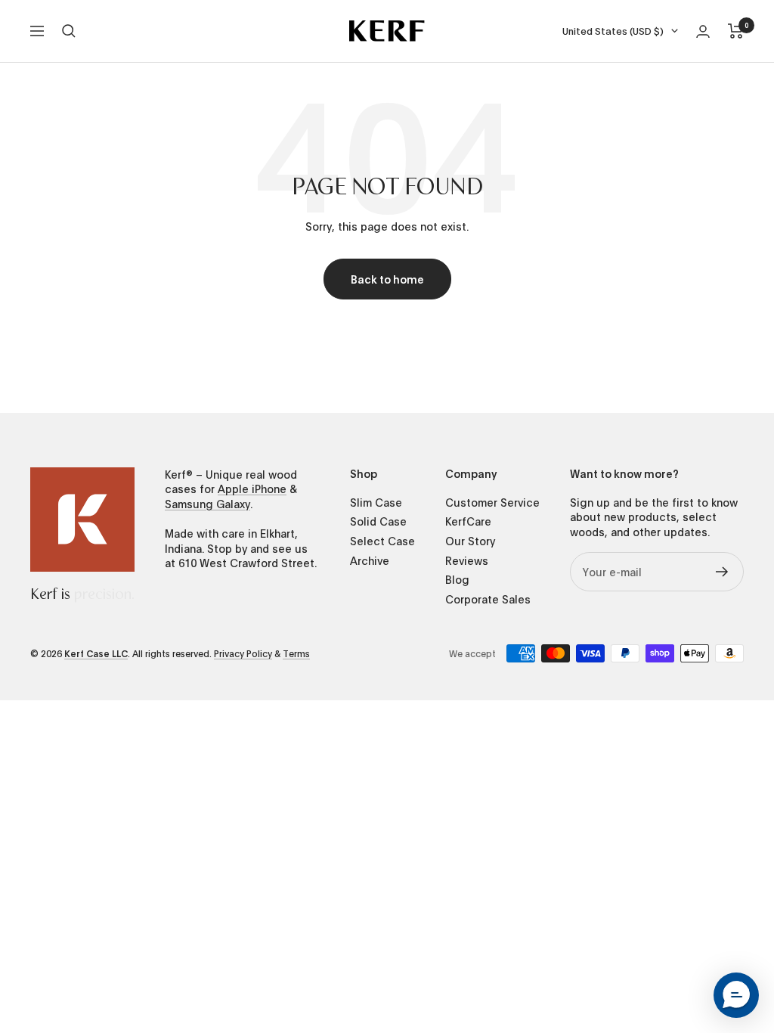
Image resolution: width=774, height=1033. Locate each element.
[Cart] (736, 31)
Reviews (466, 561)
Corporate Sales (488, 599)
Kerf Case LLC (96, 653)
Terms (296, 653)
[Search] (69, 31)
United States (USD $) (613, 30)
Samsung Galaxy (207, 503)
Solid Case (378, 521)
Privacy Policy (243, 653)
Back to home (387, 279)
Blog (457, 579)
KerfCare (468, 521)
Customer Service (492, 502)
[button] (736, 995)
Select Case (382, 541)
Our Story (470, 541)
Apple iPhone (252, 488)
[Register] (722, 571)
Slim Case (376, 502)
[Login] (703, 31)
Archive (369, 561)
